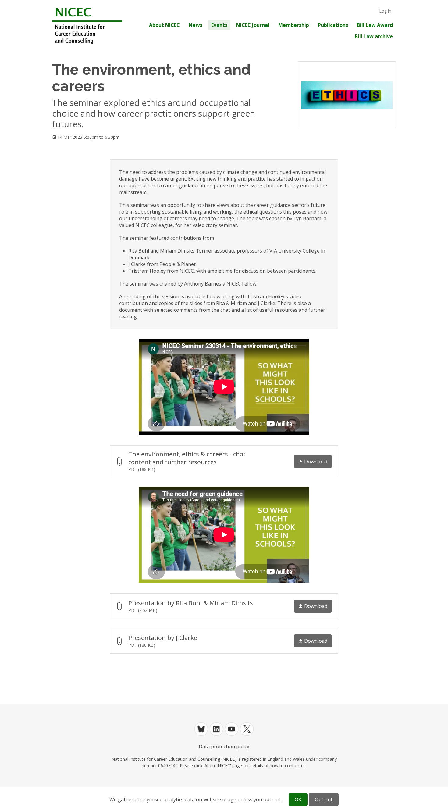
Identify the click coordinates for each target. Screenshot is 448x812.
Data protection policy (224, 746)
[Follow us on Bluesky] (201, 729)
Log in (385, 11)
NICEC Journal (252, 25)
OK (298, 799)
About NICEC (164, 25)
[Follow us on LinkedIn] (216, 729)
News (195, 25)
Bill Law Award (375, 25)
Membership (293, 25)
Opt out (323, 799)
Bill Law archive (374, 36)
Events (219, 25)
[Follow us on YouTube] (231, 729)
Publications (333, 25)
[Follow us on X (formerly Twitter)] (246, 729)
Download (315, 461)
